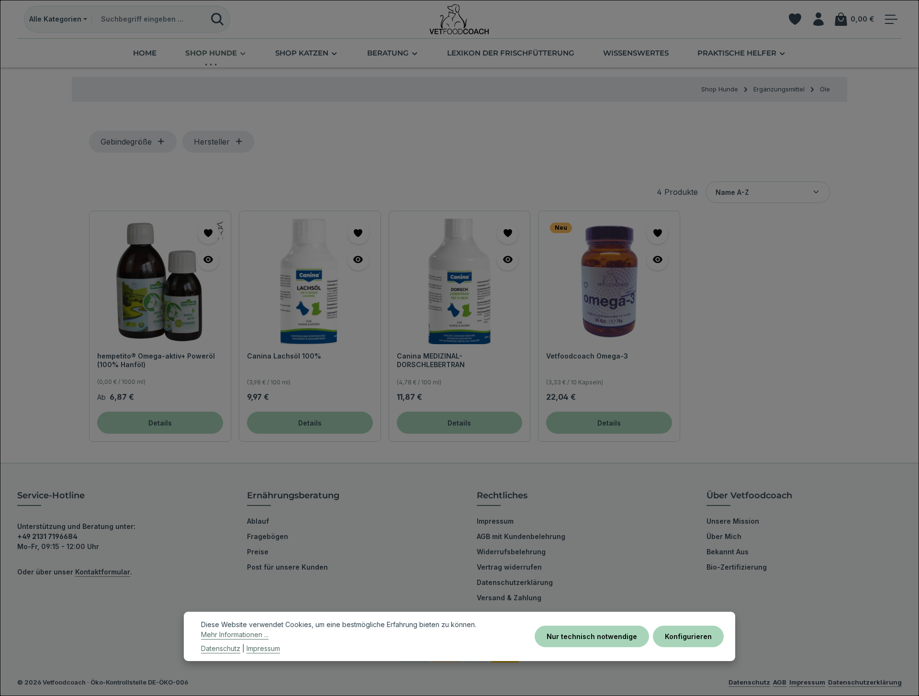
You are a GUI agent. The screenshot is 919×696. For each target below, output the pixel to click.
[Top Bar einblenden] (891, 19)
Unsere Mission (732, 521)
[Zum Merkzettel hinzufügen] (208, 233)
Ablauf (258, 521)
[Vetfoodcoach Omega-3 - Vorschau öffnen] (657, 259)
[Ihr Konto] (818, 19)
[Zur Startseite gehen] (459, 19)
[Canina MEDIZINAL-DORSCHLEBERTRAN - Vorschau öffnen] (507, 259)
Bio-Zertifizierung (736, 567)
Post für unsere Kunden (287, 567)
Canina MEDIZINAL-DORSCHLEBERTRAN (431, 360)
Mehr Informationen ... (235, 634)
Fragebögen (267, 536)
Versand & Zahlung (509, 598)
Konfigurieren (688, 636)
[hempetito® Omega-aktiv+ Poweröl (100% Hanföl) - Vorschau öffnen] (208, 259)
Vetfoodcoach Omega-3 (587, 356)
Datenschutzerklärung (515, 582)
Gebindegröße (126, 141)
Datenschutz (220, 648)
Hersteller (212, 141)
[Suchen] (217, 19)
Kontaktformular (102, 572)
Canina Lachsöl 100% (284, 356)
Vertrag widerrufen (509, 567)
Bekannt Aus (727, 552)
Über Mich (723, 536)
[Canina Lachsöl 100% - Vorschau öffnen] (358, 259)
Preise (258, 552)
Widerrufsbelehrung (511, 552)
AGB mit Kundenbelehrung (521, 536)
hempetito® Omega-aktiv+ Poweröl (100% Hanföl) (156, 360)
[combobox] (148, 19)
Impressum (495, 521)
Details (160, 423)
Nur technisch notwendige (592, 636)
